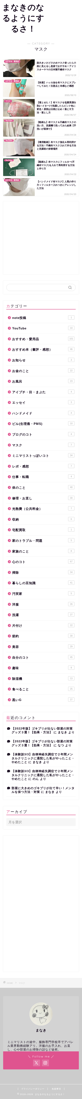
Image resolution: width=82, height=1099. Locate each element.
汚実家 (42, 593)
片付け (42, 625)
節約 (42, 636)
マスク (42, 445)
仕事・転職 (42, 477)
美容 (42, 647)
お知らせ (42, 360)
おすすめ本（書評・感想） (42, 349)
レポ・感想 (42, 466)
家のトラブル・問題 (42, 540)
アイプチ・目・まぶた (42, 392)
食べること (42, 689)
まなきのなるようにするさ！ (23, 18)
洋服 (42, 604)
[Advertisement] (64, 16)
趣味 (42, 668)
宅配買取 (42, 530)
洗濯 (42, 615)
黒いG (42, 700)
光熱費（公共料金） (42, 508)
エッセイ (42, 402)
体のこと (42, 487)
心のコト (42, 562)
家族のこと (42, 551)
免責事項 (56, 1089)
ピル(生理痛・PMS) (42, 424)
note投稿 (42, 318)
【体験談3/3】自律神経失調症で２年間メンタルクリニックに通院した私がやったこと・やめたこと (43, 758)
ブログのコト (42, 434)
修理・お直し (42, 498)
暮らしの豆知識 (42, 583)
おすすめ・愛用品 (42, 339)
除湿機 (42, 678)
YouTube (42, 328)
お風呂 (42, 381)
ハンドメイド (42, 413)
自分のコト (42, 657)
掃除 (42, 572)
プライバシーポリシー (32, 1089)
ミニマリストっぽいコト (42, 455)
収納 (42, 519)
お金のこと (42, 371)
